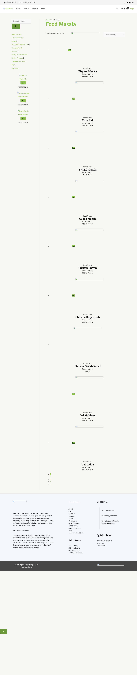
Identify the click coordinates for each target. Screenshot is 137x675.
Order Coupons (73, 523)
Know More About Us (104, 541)
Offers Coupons (74, 550)
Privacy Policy (73, 526)
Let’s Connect (101, 546)
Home (18, 9)
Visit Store (100, 543)
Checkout (71, 514)
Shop (43, 9)
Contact (35, 9)
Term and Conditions (75, 533)
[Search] (16, 26)
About (26, 9)
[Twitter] (127, 2)
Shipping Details (74, 528)
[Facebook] (124, 2)
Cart (69, 511)
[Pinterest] (133, 2)
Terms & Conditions (75, 553)
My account (72, 521)
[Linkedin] (130, 2)
